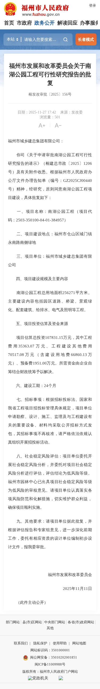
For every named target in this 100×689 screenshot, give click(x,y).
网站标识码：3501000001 (50, 650)
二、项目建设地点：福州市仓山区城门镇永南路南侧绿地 (50, 238)
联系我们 (21, 643)
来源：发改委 (71, 112)
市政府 (24, 23)
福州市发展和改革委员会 (70, 574)
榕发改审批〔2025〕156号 (50, 94)
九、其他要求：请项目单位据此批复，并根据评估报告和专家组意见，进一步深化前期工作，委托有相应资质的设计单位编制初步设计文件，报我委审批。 (50, 534)
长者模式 (86, 39)
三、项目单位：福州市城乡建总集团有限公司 (50, 260)
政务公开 (44, 23)
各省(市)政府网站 (81, 622)
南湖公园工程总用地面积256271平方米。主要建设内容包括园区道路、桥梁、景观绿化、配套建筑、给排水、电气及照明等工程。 (50, 301)
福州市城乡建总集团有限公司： (36, 141)
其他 (50, 628)
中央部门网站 (54, 622)
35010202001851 (64, 657)
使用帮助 (60, 643)
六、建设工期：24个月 (32, 385)
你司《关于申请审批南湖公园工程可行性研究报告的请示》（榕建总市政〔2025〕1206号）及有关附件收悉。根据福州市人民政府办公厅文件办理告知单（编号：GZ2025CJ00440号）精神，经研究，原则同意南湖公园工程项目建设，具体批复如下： (50, 176)
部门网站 (13, 622)
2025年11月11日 (77, 588)
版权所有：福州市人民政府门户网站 (50, 672)
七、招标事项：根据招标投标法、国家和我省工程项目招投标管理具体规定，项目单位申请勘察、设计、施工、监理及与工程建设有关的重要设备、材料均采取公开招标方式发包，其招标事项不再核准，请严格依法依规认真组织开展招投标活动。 (50, 420)
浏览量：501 (50, 117)
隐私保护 (40, 643)
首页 (9, 23)
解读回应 (67, 23)
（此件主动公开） (28, 602)
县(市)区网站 (32, 622)
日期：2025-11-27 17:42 (37, 112)
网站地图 (79, 643)
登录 (92, 5)
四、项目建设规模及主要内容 (38, 278)
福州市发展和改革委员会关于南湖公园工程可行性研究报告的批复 (50, 74)
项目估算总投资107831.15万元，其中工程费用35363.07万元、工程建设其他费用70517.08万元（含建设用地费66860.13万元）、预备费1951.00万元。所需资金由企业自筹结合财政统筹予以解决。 (50, 354)
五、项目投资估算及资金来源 (38, 323)
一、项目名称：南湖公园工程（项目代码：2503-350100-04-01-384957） (50, 215)
